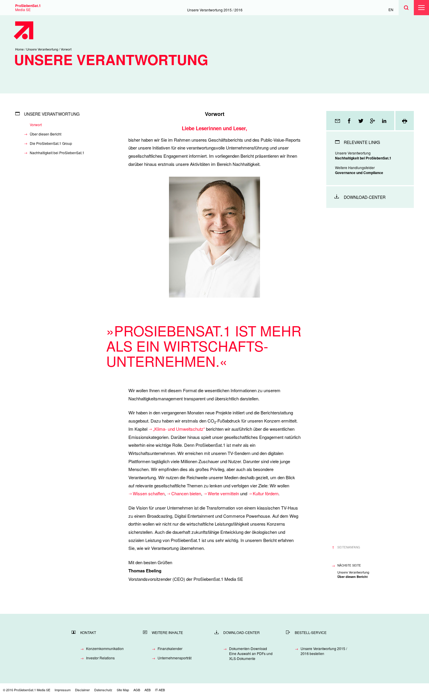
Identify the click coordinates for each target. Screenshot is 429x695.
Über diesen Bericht (45, 133)
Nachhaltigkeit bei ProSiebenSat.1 (57, 152)
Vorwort (36, 124)
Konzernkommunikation (105, 648)
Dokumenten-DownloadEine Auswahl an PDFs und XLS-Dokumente (251, 653)
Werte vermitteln (223, 493)
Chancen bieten (186, 493)
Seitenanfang (348, 547)
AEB (147, 689)
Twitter (361, 120)
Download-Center (365, 197)
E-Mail (338, 120)
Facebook (349, 120)
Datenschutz (103, 689)
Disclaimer (82, 689)
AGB (136, 689)
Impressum (63, 689)
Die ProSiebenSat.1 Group (51, 143)
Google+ (373, 120)
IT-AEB (160, 689)
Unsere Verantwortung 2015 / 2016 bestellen (324, 651)
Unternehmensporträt (174, 657)
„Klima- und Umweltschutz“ (179, 429)
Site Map (123, 689)
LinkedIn (384, 120)
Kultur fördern (265, 493)
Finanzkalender (170, 648)
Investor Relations (100, 657)
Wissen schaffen (149, 493)
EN (390, 9)
